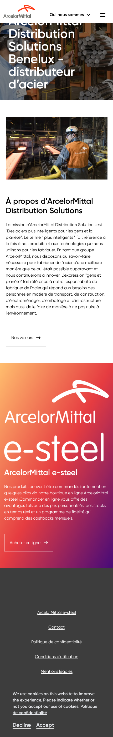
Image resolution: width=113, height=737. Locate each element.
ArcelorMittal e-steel (56, 612)
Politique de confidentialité (56, 641)
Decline (22, 725)
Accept (45, 725)
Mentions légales (57, 671)
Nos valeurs (22, 337)
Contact (56, 627)
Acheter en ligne (25, 542)
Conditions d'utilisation (56, 656)
